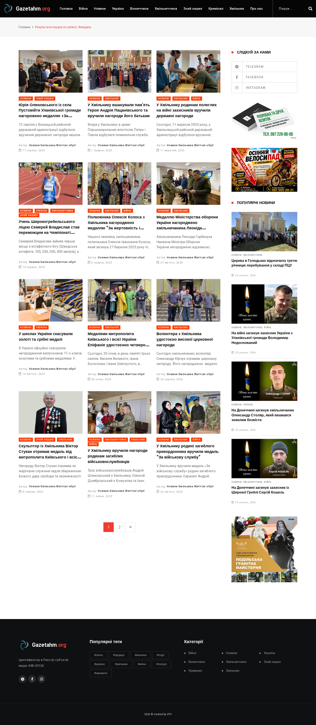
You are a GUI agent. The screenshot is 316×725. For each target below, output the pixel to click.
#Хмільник (121, 664)
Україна (118, 9)
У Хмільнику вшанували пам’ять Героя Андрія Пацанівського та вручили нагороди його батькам (119, 110)
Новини (100, 9)
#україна (99, 664)
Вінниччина (139, 9)
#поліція (161, 664)
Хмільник (237, 9)
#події (160, 655)
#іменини (140, 655)
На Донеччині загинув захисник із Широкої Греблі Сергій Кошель (260, 490)
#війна (142, 664)
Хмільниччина (166, 9)
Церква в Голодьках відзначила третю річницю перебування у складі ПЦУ (264, 263)
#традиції (118, 655)
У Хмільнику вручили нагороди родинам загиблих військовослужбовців (117, 456)
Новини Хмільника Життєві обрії (52, 145)
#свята (98, 655)
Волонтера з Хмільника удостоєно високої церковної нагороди (184, 339)
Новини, (237, 255)
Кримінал (216, 9)
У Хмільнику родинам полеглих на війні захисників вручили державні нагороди (186, 110)
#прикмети (100, 673)
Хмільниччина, (253, 327)
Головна (66, 9)
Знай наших (192, 9)
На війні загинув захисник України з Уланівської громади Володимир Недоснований (262, 338)
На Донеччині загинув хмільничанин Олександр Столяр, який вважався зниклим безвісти (263, 415)
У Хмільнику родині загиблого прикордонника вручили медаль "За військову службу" (187, 452)
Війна (83, 9)
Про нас (256, 9)
